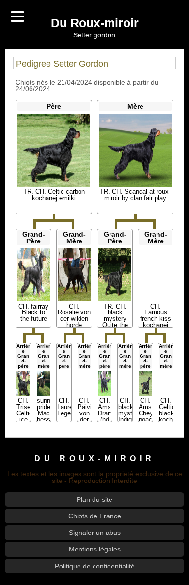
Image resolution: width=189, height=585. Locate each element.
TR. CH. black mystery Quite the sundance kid (114, 322)
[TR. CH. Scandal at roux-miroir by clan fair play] (135, 150)
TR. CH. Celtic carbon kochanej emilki (54, 195)
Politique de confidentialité (95, 566)
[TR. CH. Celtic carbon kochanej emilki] (53, 150)
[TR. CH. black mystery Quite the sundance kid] (115, 274)
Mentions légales (95, 549)
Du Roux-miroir (95, 23)
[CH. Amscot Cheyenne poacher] (145, 383)
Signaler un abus (95, 532)
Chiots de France (94, 516)
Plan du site (94, 499)
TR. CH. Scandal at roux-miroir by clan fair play (135, 195)
